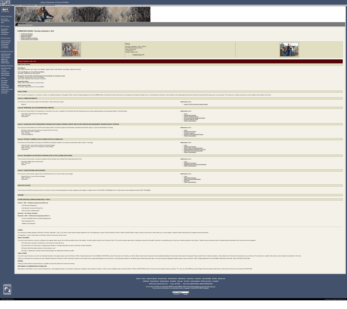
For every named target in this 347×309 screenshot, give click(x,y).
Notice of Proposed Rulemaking (192, 179)
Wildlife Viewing (182, 278)
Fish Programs (4, 46)
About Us (17, 5)
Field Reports (4, 34)
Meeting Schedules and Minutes (29, 38)
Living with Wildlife (206, 278)
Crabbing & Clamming (151, 278)
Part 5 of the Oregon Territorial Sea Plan (194, 118)
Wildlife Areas (4, 59)
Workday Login (221, 278)
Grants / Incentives (5, 57)
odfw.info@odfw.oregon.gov (208, 286)
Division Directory (5, 42)
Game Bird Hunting (172, 278)
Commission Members (27, 35)
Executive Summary (189, 133)
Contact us (3, 69)
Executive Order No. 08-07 (191, 119)
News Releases (4, 29)
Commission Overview (28, 5)
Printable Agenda (137, 54)
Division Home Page (6, 40)
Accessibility (215, 281)
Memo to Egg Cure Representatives (193, 148)
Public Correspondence (190, 120)
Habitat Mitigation (5, 75)
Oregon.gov (180, 281)
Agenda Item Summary (190, 115)
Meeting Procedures (26, 36)
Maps (2, 22)
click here (206, 288)
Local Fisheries (4, 47)
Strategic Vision (5, 87)
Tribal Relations (5, 91)
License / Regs (190, 278)
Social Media (173, 281)
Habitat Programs (5, 73)
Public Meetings (5, 32)
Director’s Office (5, 85)
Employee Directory (164, 281)
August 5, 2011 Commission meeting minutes (196, 104)
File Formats (187, 281)
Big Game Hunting (162, 278)
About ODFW (4, 80)
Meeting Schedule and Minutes (46, 5)
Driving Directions (154, 281)
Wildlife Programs (5, 62)
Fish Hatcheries (5, 44)
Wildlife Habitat (4, 61)
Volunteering (4, 92)
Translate (185, 294)
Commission (4, 82)
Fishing (143, 278)
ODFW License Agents (206, 281)
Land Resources (5, 71)
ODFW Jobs (4, 30)
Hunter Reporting (5, 20)
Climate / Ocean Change (7, 89)
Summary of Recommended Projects (193, 134)
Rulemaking (4, 84)
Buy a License (4, 19)
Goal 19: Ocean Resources (191, 116)
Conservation (198, 278)
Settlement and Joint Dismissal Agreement (195, 164)
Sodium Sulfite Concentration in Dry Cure (195, 149)
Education (214, 278)
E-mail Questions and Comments (29, 39)
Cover (185, 113)
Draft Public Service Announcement (193, 150)
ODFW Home (8, 5)
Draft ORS (186, 180)
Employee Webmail (195, 281)
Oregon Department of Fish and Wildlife (55, 2)
